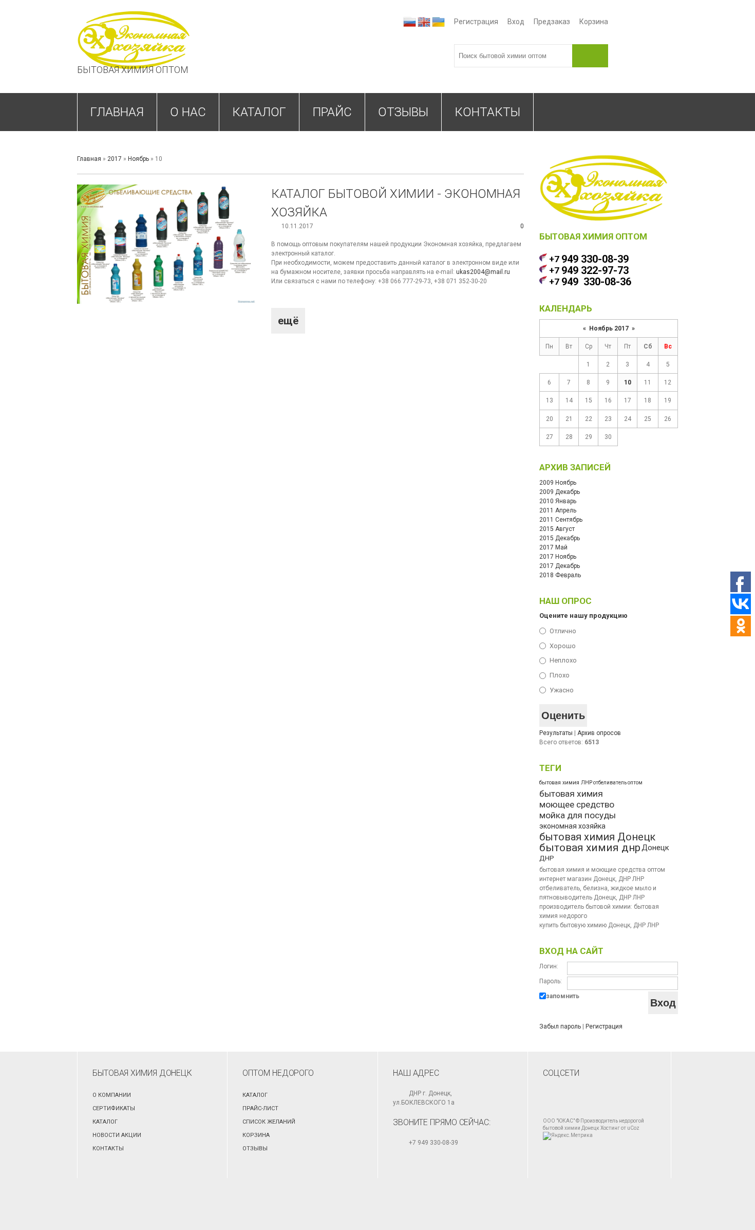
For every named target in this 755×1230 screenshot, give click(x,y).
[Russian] (409, 21)
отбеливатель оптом (618, 782)
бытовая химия (571, 793)
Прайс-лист (260, 1108)
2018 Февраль (560, 575)
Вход (515, 21)
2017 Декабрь (559, 566)
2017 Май (553, 547)
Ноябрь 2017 (609, 328)
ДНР (546, 858)
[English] (424, 21)
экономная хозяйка (572, 826)
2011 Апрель (557, 510)
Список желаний (268, 1121)
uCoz (633, 1128)
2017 (114, 158)
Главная (89, 158)
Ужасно (562, 690)
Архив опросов (599, 733)
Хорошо (563, 645)
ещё (288, 321)
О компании (111, 1095)
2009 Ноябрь (557, 482)
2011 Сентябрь (560, 519)
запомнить (562, 996)
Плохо (560, 675)
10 (627, 382)
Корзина (593, 21)
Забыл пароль (560, 1026)
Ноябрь (138, 158)
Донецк (655, 847)
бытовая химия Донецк (597, 836)
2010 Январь (557, 501)
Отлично (563, 631)
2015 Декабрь (559, 538)
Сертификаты (113, 1108)
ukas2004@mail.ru (483, 272)
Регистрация (476, 21)
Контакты (108, 1148)
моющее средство (576, 804)
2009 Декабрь (559, 491)
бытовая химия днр (589, 847)
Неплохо (563, 660)
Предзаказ (552, 21)
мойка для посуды (577, 815)
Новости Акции (116, 1135)
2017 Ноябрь (557, 556)
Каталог (105, 1121)
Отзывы (255, 1148)
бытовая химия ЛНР (565, 782)
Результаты (556, 733)
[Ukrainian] (438, 21)
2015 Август (557, 529)
